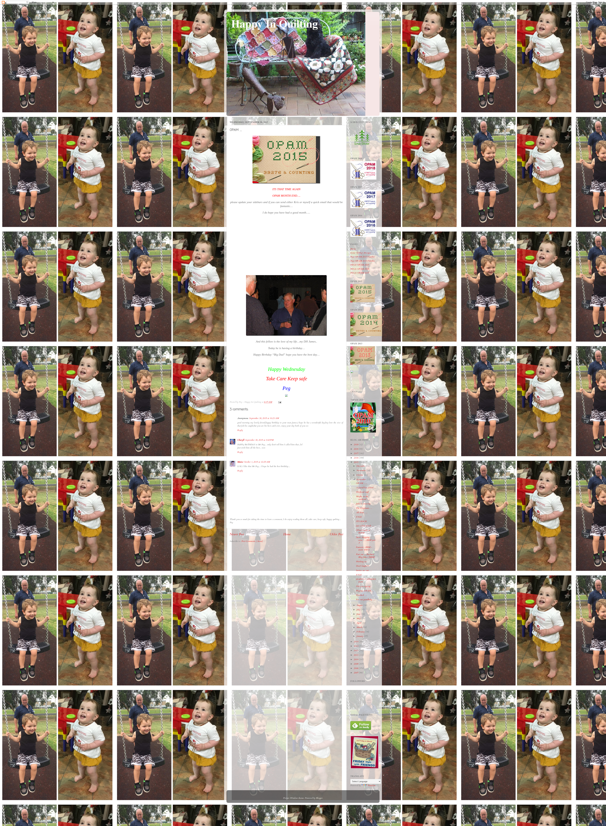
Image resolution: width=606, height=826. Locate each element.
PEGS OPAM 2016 (359, 268)
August (359, 605)
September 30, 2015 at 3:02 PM (259, 439)
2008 (356, 668)
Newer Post (237, 534)
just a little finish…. (365, 525)
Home (287, 534)
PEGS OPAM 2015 (359, 264)
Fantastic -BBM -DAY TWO (364, 548)
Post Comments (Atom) (252, 541)
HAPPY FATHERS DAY (366, 580)
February (360, 631)
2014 (356, 641)
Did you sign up (363, 586)
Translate (372, 785)
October (360, 474)
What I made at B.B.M (363, 531)
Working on (361, 561)
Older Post (336, 534)
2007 (356, 672)
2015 (356, 462)
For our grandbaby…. (365, 599)
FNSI (359, 516)
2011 (356, 655)
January (360, 636)
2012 (356, 650)
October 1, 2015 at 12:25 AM (257, 461)
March (359, 627)
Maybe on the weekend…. (362, 498)
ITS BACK (361, 521)
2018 (356, 448)
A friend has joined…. (366, 487)
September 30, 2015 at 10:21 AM (264, 418)
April (359, 622)
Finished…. (361, 595)
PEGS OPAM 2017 (359, 272)
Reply (240, 430)
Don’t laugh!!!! (362, 565)
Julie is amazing (363, 503)
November (361, 470)
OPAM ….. (361, 483)
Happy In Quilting (274, 23)
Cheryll (240, 439)
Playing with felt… (364, 590)
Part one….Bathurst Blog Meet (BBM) (365, 555)
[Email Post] (279, 401)
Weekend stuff (362, 491)
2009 (356, 663)
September (361, 479)
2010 (356, 659)
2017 (356, 453)
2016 (356, 457)
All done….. (361, 512)
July (358, 609)
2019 (356, 444)
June (358, 614)
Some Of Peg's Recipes (360, 252)
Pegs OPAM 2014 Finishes (362, 260)
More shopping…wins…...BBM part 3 (365, 540)
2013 (356, 646)
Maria (240, 461)
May (358, 618)
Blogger (319, 798)
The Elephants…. (364, 508)
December (361, 465)
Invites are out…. (364, 570)
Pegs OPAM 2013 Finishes (362, 256)
